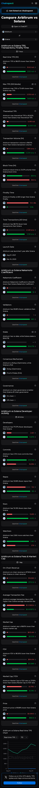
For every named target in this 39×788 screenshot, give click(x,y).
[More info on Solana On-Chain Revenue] (35, 582)
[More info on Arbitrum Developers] (35, 433)
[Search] (32, 3)
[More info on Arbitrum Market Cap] (35, 632)
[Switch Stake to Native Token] (33, 332)
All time (21, 417)
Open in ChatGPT (20, 26)
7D (22, 737)
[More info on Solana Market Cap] (35, 636)
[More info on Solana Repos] (35, 491)
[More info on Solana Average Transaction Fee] (35, 609)
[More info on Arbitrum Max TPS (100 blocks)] (35, 94)
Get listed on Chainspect (21, 11)
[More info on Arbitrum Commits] (35, 460)
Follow (19, 783)
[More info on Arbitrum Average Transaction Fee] (35, 605)
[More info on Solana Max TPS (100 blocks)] (35, 98)
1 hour (20, 51)
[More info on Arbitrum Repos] (35, 487)
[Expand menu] (36, 3)
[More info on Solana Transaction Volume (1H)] (35, 153)
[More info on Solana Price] (35, 718)
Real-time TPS (9, 737)
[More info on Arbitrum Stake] (35, 342)
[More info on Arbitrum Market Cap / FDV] (35, 686)
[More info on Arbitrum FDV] (35, 659)
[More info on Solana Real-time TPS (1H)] (35, 71)
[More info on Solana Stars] (35, 518)
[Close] (37, 773)
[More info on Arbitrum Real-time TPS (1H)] (35, 67)
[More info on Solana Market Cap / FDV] (35, 691)
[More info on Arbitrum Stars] (35, 514)
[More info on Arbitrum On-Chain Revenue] (35, 578)
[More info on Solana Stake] (35, 346)
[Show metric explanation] (35, 57)
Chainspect (7, 3)
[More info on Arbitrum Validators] (35, 315)
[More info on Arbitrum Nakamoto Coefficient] (35, 288)
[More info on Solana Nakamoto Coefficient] (35, 292)
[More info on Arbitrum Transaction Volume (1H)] (35, 149)
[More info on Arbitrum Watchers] (35, 541)
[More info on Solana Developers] (35, 437)
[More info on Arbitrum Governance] (15, 396)
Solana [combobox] (7, 39)
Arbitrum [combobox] (8, 32)
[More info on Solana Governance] (15, 400)
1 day (20, 562)
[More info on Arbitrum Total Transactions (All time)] (35, 230)
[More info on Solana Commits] (35, 464)
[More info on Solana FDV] (35, 663)
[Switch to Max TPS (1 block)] (33, 84)
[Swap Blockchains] (19, 35)
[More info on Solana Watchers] (35, 545)
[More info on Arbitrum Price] (35, 714)
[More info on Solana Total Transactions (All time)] (35, 234)
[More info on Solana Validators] (35, 319)
